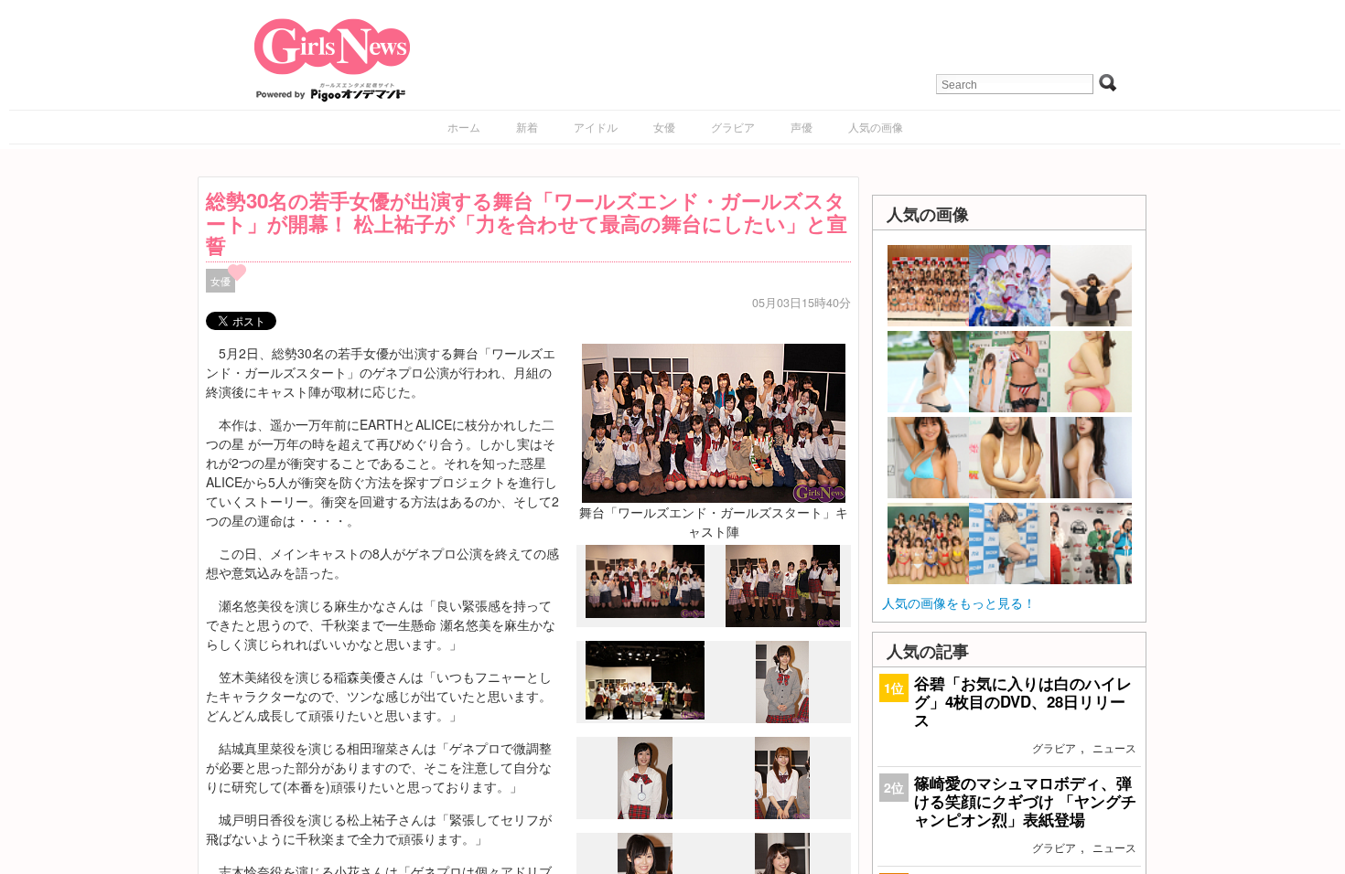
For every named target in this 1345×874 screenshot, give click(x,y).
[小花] (645, 814)
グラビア (733, 126)
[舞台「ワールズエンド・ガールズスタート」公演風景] (645, 715)
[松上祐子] (782, 718)
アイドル (596, 126)
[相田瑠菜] (782, 814)
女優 (664, 126)
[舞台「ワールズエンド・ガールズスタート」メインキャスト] (783, 622)
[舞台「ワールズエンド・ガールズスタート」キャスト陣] (713, 421)
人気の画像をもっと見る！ (959, 602)
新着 (527, 126)
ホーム (463, 126)
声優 (801, 126)
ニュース (1114, 747)
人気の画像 (875, 126)
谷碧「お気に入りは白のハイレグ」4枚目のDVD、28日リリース (1023, 701)
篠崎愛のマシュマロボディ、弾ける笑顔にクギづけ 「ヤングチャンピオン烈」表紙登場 (1025, 801)
